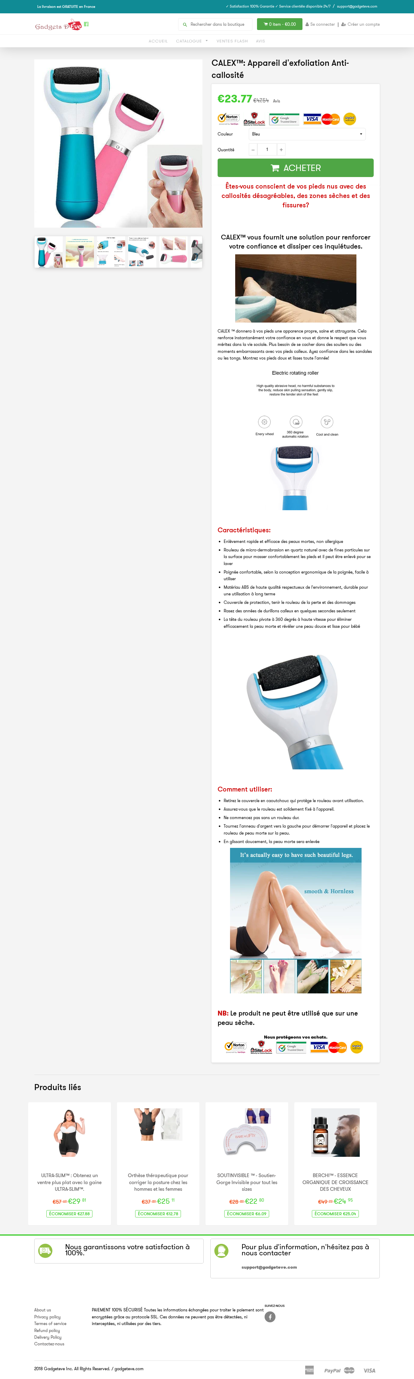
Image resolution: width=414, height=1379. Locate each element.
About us (42, 1310)
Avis (260, 41)
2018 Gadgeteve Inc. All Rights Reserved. (72, 1368)
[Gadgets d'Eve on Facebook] (270, 1316)
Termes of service (50, 1323)
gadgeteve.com (129, 1368)
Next (197, 251)
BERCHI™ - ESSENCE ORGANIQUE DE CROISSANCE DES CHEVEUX (335, 1182)
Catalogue (190, 41)
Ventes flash (232, 41)
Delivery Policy (48, 1337)
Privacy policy (47, 1317)
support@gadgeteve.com (357, 6)
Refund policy (47, 1330)
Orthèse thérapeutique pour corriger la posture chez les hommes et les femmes (158, 1182)
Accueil (158, 41)
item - (282, 24)
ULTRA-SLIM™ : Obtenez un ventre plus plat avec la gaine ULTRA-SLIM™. (69, 1182)
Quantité (226, 149)
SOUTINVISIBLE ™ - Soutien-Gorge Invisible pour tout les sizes (246, 1182)
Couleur (225, 134)
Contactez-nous (49, 1344)
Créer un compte (364, 24)
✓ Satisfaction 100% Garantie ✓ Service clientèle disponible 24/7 (278, 6)
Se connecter (322, 24)
